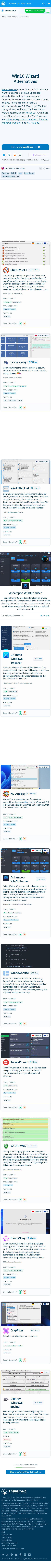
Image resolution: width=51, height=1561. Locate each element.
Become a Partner (8, 1545)
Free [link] (20, 173)
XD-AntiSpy (33, 122)
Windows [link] (5, 173)
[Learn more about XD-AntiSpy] (6, 794)
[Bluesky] (16, 1554)
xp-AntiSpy (23, 802)
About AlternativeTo (9, 1543)
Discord (30, 1521)
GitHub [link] (13, 173)
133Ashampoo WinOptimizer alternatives (17, 904)
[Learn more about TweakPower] (6, 1062)
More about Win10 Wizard (24, 147)
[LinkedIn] (29, 1554)
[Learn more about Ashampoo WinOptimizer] (6, 878)
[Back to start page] (3, 3)
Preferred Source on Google (12, 1548)
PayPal (30, 1529)
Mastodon (20, 1524)
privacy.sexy (12, 119)
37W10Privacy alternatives (12, 1170)
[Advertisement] (25, 44)
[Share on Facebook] (4, 155)
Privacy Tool (8, 1185)
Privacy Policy (7, 1537)
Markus (26, 1503)
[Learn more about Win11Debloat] (6, 489)
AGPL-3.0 (22, 386)
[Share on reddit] (15, 155)
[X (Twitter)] (7, 1554)
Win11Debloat (28, 119)
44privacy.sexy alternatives (12, 378)
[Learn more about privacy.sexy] (6, 362)
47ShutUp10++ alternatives (12, 294)
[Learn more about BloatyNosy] (6, 1238)
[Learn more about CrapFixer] (6, 1331)
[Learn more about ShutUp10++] (6, 270)
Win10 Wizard (9, 89)
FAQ (3, 1532)
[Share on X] (9, 155)
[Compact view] (43, 168)
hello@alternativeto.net (11, 1521)
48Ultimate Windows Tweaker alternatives (17, 683)
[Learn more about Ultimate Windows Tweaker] (6, 655)
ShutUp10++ (31, 112)
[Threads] (20, 1554)
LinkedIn (6, 1526)
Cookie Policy (6, 1540)
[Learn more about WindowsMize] (6, 973)
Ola (18, 1503)
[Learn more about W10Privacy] (6, 1146)
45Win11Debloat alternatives (13, 512)
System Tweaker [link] (8, 177)
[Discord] (2, 1554)
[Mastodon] (11, 1554)
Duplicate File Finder (11, 920)
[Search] (43, 4)
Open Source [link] (29, 173)
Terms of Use (6, 1535)
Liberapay (21, 1529)
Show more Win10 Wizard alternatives (25, 1472)
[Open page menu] (49, 3)
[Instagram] (25, 1554)
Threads (35, 1524)
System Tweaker (9, 309)
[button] (33, 270)
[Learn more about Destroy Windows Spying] (6, 1399)
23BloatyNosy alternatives (12, 1262)
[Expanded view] (40, 168)
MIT (20, 520)
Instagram (43, 1524)
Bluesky (28, 1524)
